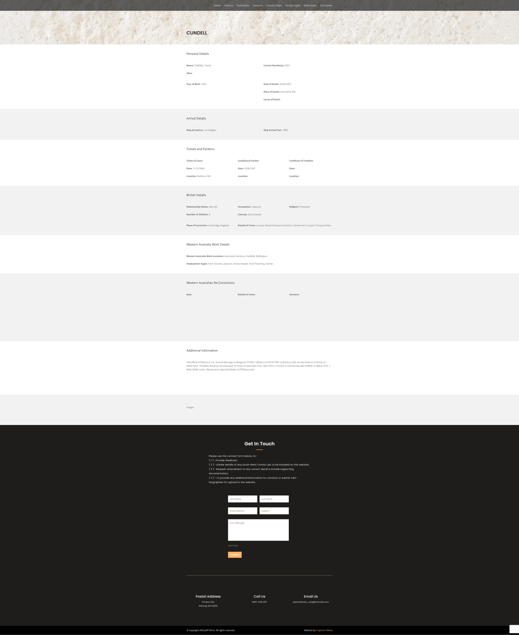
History (228, 5)
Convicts (258, 5)
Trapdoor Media (324, 630)
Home (217, 5)
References (310, 5)
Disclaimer (326, 5)
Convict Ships (274, 5)
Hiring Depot (292, 5)
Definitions (243, 5)
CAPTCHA (233, 545)
